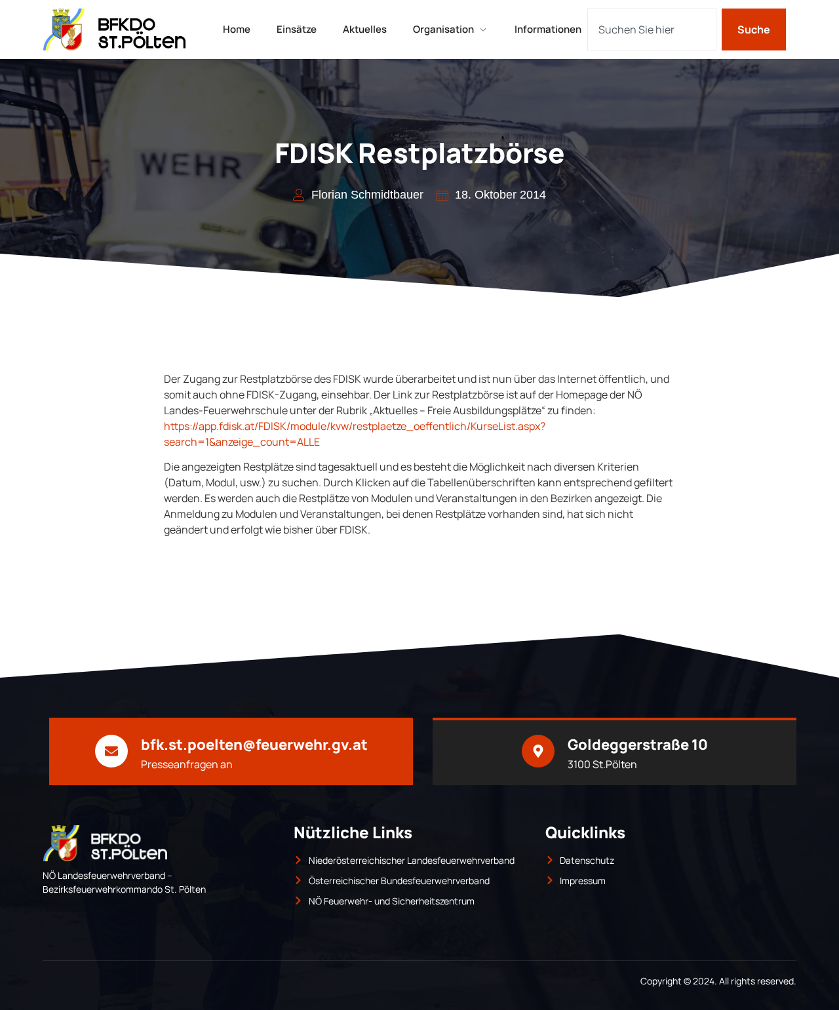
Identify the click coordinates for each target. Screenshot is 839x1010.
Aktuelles (365, 29)
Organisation (443, 29)
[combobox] (651, 29)
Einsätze (297, 29)
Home (236, 29)
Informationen (548, 29)
